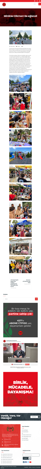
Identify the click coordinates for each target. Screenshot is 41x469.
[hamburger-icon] (35, 4)
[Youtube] (40, 1)
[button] (39, 4)
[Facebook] (35, 1)
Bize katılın (34, 416)
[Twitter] (32, 1)
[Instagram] (37, 1)
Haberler (18, 46)
